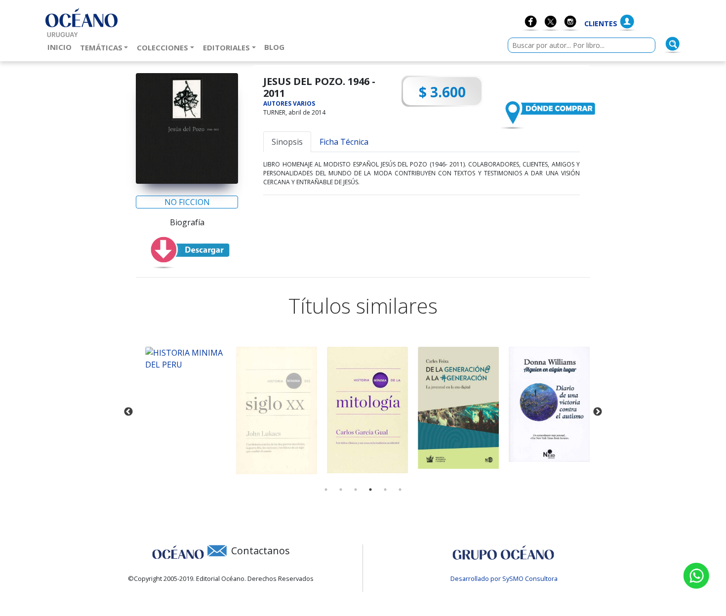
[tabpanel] (181, 358)
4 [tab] (370, 489)
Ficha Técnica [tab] (344, 141)
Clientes (600, 23)
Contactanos (260, 550)
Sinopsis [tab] (287, 141)
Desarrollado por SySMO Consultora (504, 578)
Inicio (61, 46)
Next (598, 412)
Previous (128, 412)
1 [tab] (326, 489)
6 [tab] (400, 489)
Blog (276, 46)
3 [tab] (356, 489)
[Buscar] (672, 44)
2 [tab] (341, 489)
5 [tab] (385, 489)
